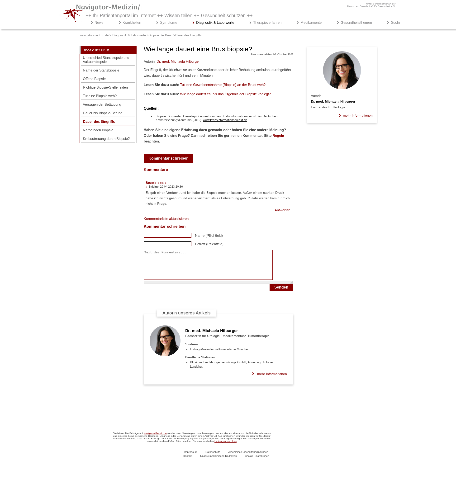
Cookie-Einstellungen (257, 456)
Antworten (282, 210)
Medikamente (311, 22)
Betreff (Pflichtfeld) (209, 244)
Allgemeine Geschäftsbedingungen (248, 452)
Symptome (168, 22)
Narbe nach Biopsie (98, 130)
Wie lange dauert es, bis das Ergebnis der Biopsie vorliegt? (225, 94)
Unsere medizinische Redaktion (218, 456)
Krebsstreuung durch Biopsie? (106, 139)
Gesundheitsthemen (356, 22)
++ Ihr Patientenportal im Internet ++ (169, 15)
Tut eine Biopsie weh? (100, 96)
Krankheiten (132, 22)
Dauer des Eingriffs (99, 121)
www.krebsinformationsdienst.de (225, 120)
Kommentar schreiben (168, 158)
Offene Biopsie (94, 79)
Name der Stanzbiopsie (101, 70)
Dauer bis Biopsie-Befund (102, 113)
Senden (281, 287)
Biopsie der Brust (96, 50)
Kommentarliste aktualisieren (166, 219)
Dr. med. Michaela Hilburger (211, 330)
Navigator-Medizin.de (155, 433)
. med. (178, 61)
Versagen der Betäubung (102, 104)
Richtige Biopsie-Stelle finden (105, 87)
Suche (396, 22)
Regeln (278, 135)
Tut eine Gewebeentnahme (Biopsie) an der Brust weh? (223, 85)
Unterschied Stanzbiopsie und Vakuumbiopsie (106, 60)
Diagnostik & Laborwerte (215, 22)
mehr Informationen (272, 374)
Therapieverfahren (267, 22)
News (99, 22)
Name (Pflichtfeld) (209, 235)
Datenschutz (212, 452)
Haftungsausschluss (225, 441)
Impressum (190, 452)
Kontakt (187, 456)
